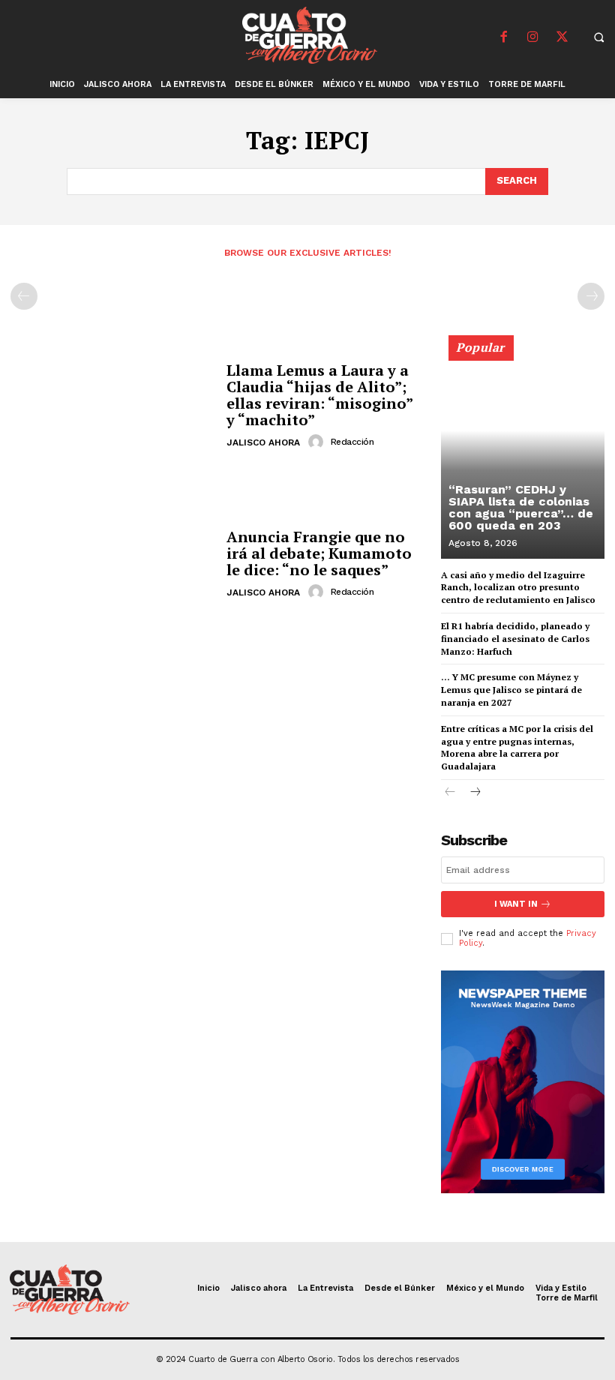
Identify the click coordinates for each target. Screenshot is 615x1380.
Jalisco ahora (263, 442)
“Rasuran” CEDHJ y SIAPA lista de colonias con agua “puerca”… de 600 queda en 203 (520, 507)
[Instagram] (532, 37)
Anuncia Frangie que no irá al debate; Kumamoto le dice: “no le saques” (319, 553)
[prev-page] (24, 296)
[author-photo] (318, 441)
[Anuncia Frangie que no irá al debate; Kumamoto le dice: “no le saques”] (112, 565)
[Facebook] (503, 37)
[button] (599, 37)
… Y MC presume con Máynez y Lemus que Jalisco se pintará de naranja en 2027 (511, 689)
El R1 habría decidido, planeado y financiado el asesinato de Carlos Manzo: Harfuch (515, 638)
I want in (516, 904)
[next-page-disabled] (591, 296)
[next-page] (474, 793)
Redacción (352, 441)
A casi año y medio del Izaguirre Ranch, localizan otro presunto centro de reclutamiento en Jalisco (518, 587)
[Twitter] (561, 37)
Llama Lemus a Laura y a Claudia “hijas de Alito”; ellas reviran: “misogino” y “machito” (319, 395)
